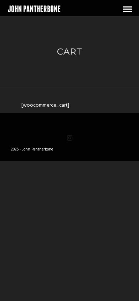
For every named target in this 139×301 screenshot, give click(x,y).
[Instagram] (69, 138)
